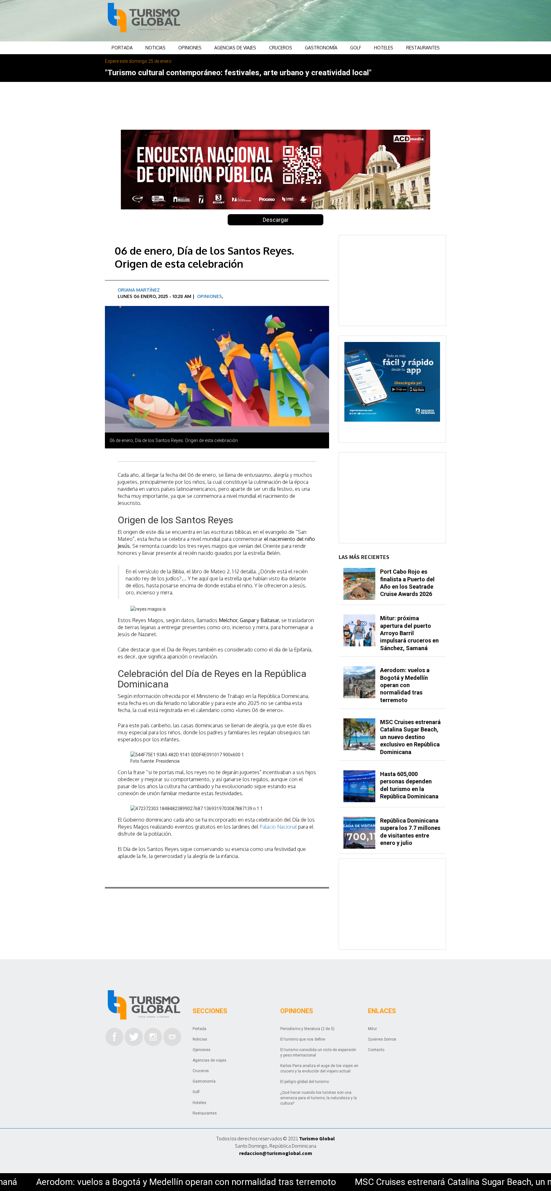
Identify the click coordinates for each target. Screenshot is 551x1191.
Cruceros (280, 47)
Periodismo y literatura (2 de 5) (307, 1029)
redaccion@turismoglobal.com (275, 1153)
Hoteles (383, 47)
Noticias (155, 47)
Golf (355, 47)
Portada (122, 47)
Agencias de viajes (235, 47)
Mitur (372, 1029)
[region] (327, 20)
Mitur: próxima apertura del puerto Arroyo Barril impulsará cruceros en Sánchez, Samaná (409, 633)
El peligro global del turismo (304, 1081)
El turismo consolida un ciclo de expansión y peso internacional (318, 1052)
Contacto (376, 1050)
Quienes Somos (382, 1039)
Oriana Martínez (139, 290)
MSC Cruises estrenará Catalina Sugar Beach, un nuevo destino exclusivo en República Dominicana (410, 737)
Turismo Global (317, 1138)
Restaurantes (423, 47)
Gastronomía (321, 47)
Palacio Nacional (278, 827)
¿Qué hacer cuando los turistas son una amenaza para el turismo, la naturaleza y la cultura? (318, 1098)
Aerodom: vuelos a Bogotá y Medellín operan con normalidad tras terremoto (405, 685)
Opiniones (190, 47)
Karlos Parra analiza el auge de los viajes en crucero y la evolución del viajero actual (319, 1068)
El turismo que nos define (302, 1039)
